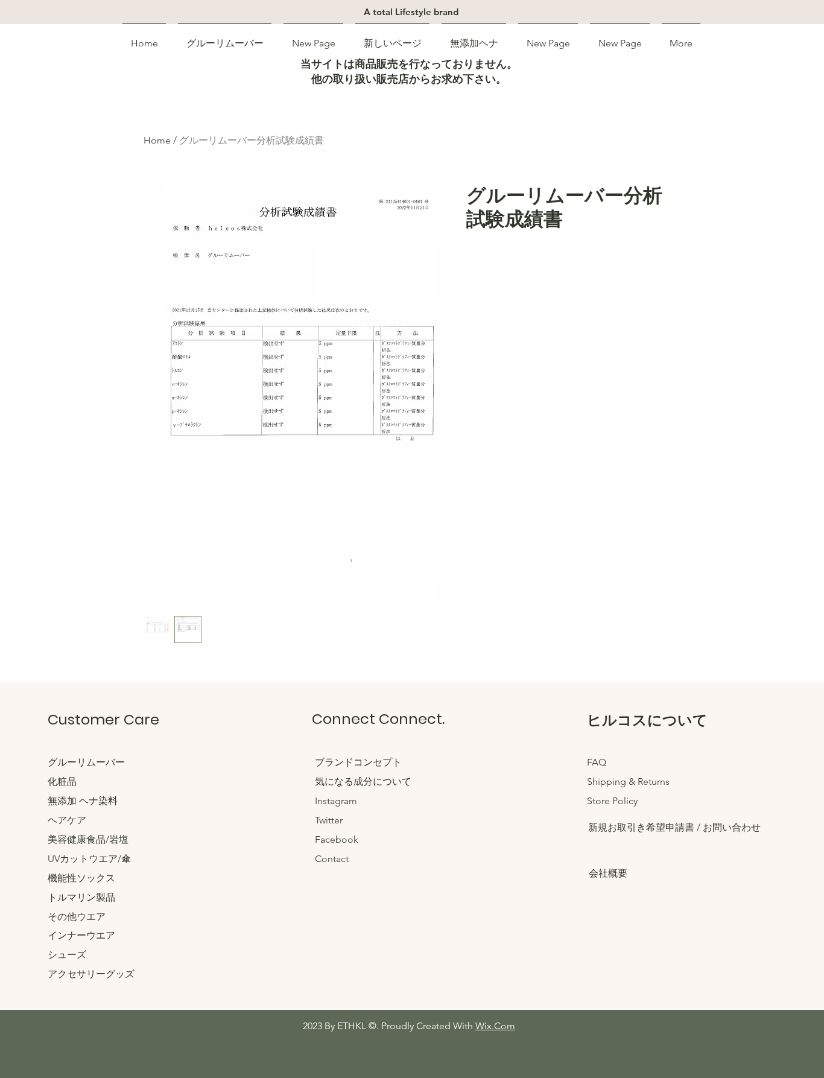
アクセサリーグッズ (91, 974)
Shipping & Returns (628, 781)
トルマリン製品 (81, 897)
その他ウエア (77, 916)
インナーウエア (81, 935)
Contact (332, 858)
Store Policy (612, 801)
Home (157, 140)
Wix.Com (495, 1026)
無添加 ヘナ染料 (83, 801)
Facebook (336, 839)
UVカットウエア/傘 (89, 858)
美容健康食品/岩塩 (88, 839)
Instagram (336, 801)
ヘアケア (67, 820)
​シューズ (67, 954)
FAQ (596, 762)
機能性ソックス (81, 878)
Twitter (329, 820)
